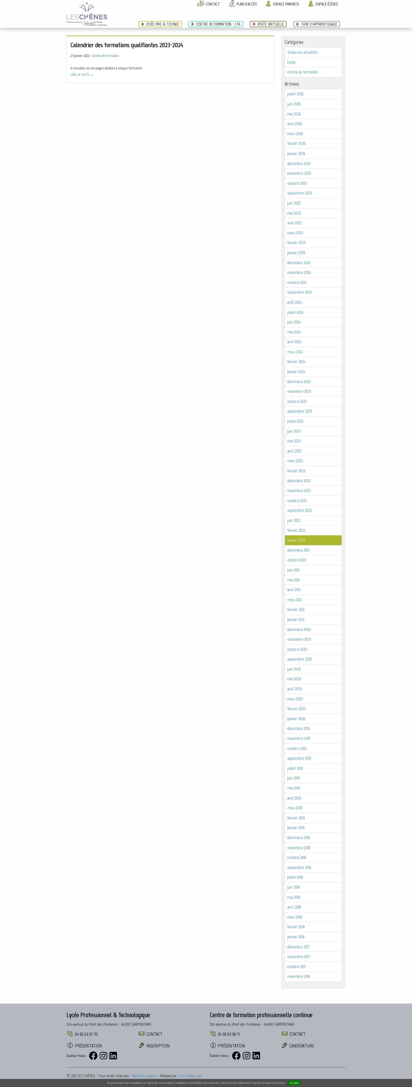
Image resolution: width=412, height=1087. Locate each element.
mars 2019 (294, 807)
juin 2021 (293, 570)
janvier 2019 (295, 827)
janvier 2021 (295, 619)
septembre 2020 (299, 659)
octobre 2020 (297, 649)
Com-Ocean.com (190, 1075)
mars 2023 (295, 460)
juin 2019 (293, 778)
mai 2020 (294, 679)
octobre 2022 (297, 500)
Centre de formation (302, 72)
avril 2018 (294, 907)
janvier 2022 (296, 540)
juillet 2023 (295, 421)
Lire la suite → (82, 75)
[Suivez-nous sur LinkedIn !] (113, 1055)
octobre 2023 (297, 401)
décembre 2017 (298, 946)
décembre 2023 (298, 381)
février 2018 (296, 926)
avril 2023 (294, 451)
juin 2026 (294, 104)
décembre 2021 (298, 550)
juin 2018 (293, 887)
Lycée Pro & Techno (162, 24)
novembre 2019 (298, 738)
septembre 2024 (299, 292)
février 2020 (296, 708)
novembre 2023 (299, 391)
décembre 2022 (298, 480)
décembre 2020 (299, 629)
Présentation (88, 1046)
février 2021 (295, 609)
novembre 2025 (299, 173)
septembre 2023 (299, 411)
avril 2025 (294, 223)
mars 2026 (295, 133)
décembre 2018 (298, 837)
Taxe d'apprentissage (319, 24)
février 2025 (296, 242)
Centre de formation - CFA (218, 24)
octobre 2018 (296, 857)
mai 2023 (294, 441)
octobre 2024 (297, 282)
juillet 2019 (295, 768)
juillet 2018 (295, 877)
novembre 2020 (299, 639)
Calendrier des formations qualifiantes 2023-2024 (126, 45)
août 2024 (294, 302)
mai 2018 (293, 897)
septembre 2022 (299, 510)
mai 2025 (294, 213)
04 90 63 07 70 (86, 1034)
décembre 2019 (298, 728)
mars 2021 (294, 599)
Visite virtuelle (271, 24)
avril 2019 (294, 798)
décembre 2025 (299, 163)
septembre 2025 (299, 193)
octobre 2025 (297, 183)
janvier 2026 (296, 153)
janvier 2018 (295, 936)
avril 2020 (294, 689)
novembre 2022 (299, 490)
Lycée (291, 62)
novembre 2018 (298, 847)
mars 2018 (294, 917)
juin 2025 (294, 203)
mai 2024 (294, 332)
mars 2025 (295, 233)
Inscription (158, 1046)
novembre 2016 (298, 976)
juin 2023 (293, 431)
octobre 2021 (296, 560)
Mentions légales (144, 1075)
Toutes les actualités (302, 52)
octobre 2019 (296, 748)
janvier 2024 (296, 371)
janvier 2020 (296, 718)
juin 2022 (293, 520)
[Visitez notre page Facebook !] (93, 1055)
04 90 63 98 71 (229, 1034)
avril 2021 (294, 589)
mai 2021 (293, 580)
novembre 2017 (298, 956)
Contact (154, 1034)
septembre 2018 (299, 867)
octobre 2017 (296, 966)
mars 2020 (295, 699)
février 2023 (296, 470)
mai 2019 (293, 788)
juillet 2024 (295, 312)
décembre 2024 (298, 262)
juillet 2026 (295, 94)
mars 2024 (295, 351)
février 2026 (296, 143)
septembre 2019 (299, 758)
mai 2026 (294, 114)
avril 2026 (294, 123)
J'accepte (294, 1083)
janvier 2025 (296, 252)
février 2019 (296, 817)
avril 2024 (294, 341)
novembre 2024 (299, 272)
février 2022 (296, 530)
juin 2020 (294, 669)
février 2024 (296, 361)
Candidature (301, 1046)
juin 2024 (293, 322)
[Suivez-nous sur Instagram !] (103, 1055)
